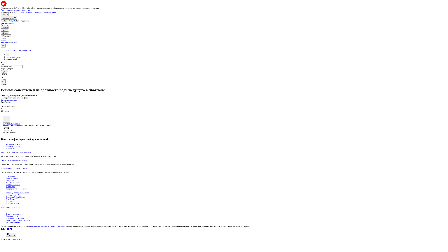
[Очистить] (4, 72)
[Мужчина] (6, 119)
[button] (3, 38)
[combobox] (12, 66)
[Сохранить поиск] (3, 81)
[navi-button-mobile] (3, 45)
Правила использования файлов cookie (41, 12)
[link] (5, 33)
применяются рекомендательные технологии (47, 226)
